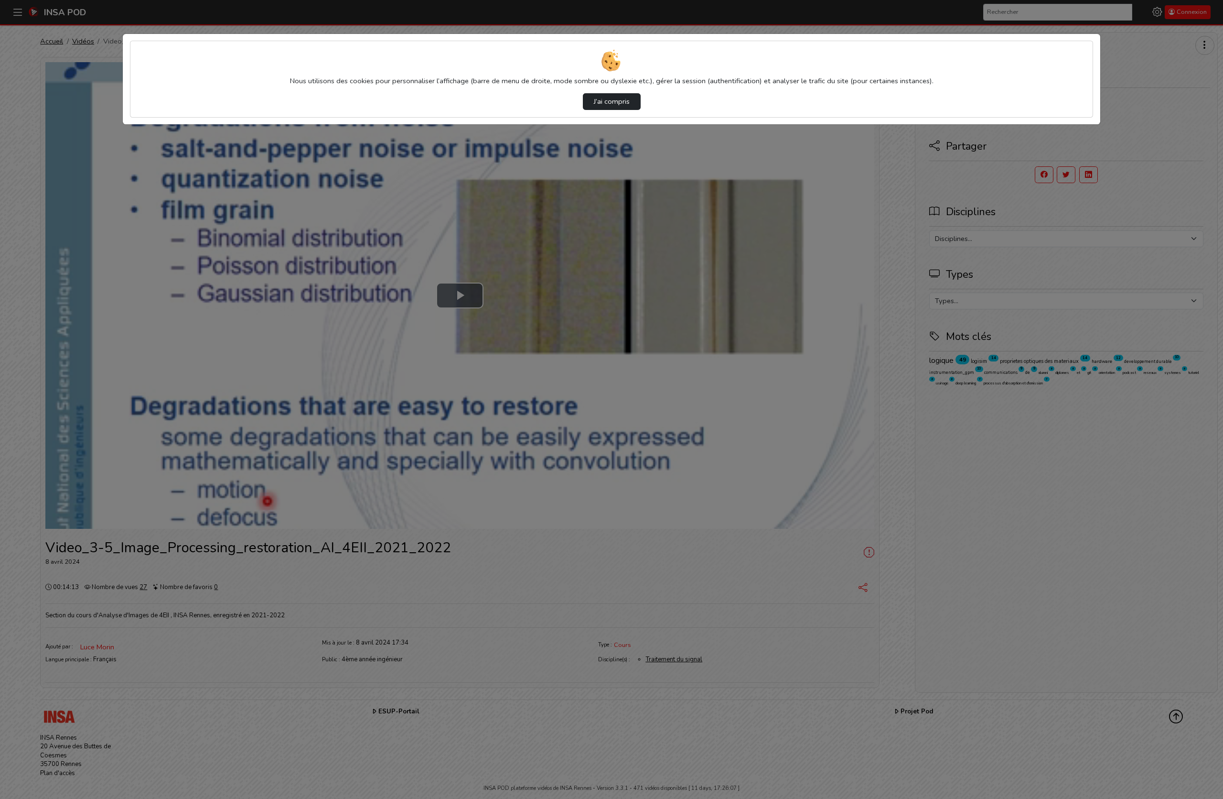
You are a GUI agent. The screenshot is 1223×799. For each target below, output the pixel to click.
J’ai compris (612, 101)
